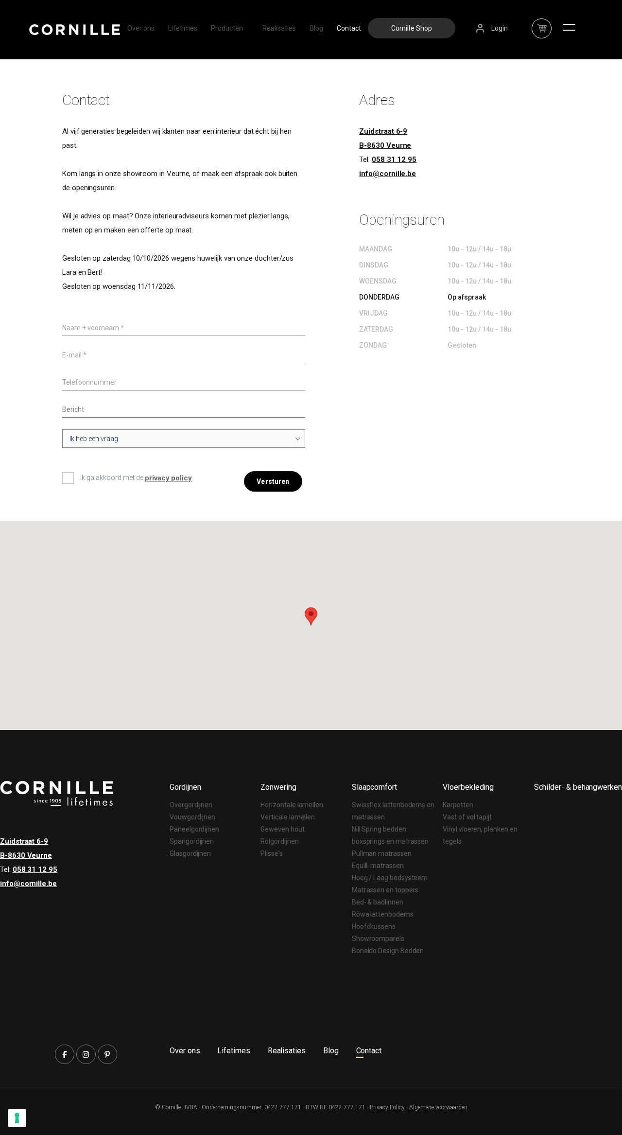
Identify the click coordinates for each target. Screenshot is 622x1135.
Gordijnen (185, 787)
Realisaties (279, 28)
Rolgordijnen (279, 841)
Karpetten (458, 805)
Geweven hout (282, 829)
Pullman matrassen (382, 853)
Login (499, 28)
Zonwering (278, 787)
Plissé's (271, 853)
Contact (349, 28)
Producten (227, 28)
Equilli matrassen (378, 865)
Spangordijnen (192, 841)
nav (541, 23)
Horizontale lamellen (291, 805)
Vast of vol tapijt (467, 817)
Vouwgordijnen (192, 817)
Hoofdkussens (374, 926)
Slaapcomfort (374, 787)
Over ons (141, 28)
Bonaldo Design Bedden (388, 951)
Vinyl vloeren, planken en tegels (480, 835)
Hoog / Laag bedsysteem (390, 878)
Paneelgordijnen (194, 829)
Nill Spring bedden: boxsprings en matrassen (390, 835)
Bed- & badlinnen (377, 902)
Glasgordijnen (190, 853)
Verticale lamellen (287, 817)
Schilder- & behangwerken (578, 787)
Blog (316, 28)
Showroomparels (378, 938)
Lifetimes (182, 28)
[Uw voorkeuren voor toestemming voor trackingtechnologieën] (17, 1118)
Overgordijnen (191, 805)
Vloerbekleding (468, 787)
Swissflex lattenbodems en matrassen (393, 811)
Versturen (273, 481)
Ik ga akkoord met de (112, 477)
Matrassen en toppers (385, 890)
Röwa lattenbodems (383, 914)
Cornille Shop (411, 28)
